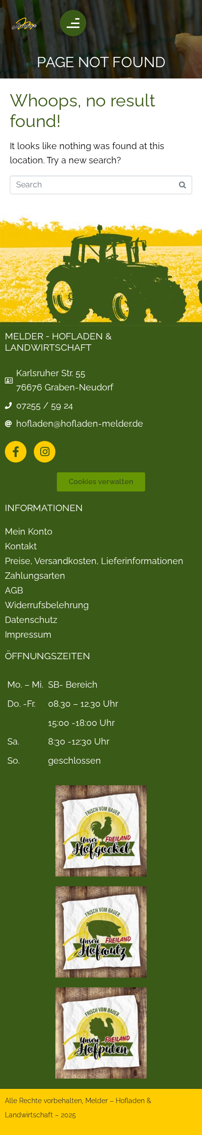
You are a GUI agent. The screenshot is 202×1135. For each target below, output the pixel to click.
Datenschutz (31, 620)
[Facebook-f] (15, 452)
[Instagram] (44, 452)
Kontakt (21, 546)
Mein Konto (28, 532)
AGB (14, 590)
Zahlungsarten (35, 576)
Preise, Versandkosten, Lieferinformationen (94, 561)
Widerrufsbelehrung (47, 605)
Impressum (28, 635)
